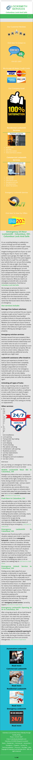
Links (29, 747)
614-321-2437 (16, 61)
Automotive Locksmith (16, 648)
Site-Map (24, 747)
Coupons (16, 745)
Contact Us (24, 745)
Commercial (18, 743)
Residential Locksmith (16, 689)
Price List (17, 747)
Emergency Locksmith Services (16, 192)
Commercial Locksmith (17, 669)
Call (17, 757)
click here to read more (13, 495)
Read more (16, 665)
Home (3, 743)
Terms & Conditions (7, 747)
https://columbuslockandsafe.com (16, 739)
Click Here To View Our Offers (16, 213)
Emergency (9, 745)
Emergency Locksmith (16, 709)
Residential (10, 743)
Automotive (27, 743)
